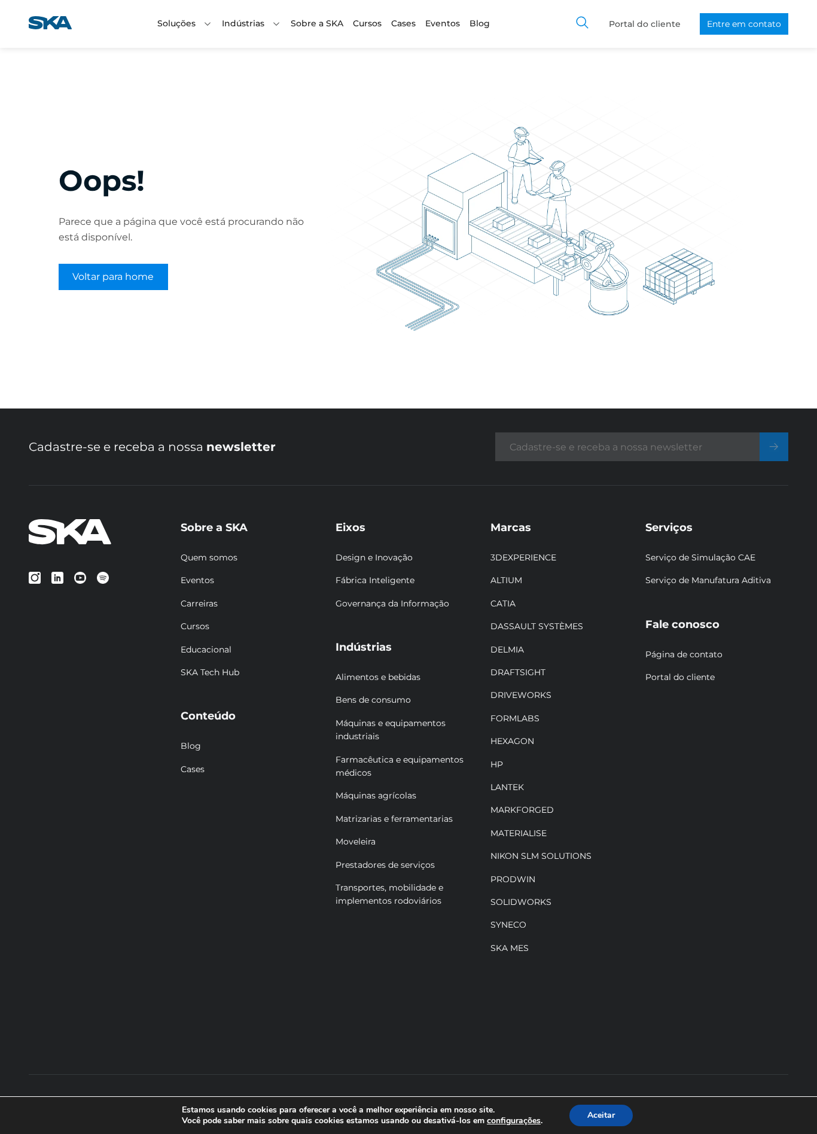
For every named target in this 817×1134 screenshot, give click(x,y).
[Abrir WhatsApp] (787, 1104)
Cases (403, 23)
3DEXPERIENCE (523, 557)
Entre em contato (744, 24)
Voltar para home (113, 276)
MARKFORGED (522, 809)
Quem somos (209, 557)
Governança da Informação (392, 603)
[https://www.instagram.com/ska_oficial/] (35, 578)
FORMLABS (514, 718)
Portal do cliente (645, 24)
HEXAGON (512, 741)
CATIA (503, 603)
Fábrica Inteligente (375, 580)
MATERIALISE (518, 833)
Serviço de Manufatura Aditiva (708, 580)
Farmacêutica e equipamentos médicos (400, 766)
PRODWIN (512, 879)
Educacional (206, 649)
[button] (207, 24)
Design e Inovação (374, 557)
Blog (480, 23)
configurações (514, 1120)
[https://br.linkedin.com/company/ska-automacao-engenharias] (57, 578)
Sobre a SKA (317, 23)
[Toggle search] (582, 24)
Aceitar (601, 1115)
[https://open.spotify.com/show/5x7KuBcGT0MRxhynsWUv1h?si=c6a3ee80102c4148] (103, 578)
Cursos (367, 23)
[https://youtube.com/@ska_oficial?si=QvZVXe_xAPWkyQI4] (80, 578)
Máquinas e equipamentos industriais (391, 730)
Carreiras (199, 603)
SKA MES (509, 948)
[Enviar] (774, 446)
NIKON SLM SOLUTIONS (541, 855)
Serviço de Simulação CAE (700, 557)
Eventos (442, 23)
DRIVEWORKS (520, 695)
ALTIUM (506, 580)
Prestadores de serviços (385, 864)
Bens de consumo (373, 699)
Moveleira (356, 841)
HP (496, 764)
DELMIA (507, 649)
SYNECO (508, 924)
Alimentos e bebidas (378, 677)
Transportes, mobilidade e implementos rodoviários (389, 894)
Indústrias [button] (243, 23)
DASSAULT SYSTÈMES (536, 626)
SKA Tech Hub (210, 672)
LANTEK (507, 787)
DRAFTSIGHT (517, 672)
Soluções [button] (176, 23)
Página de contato (684, 654)
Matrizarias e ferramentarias (394, 818)
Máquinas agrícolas (376, 795)
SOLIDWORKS (520, 902)
